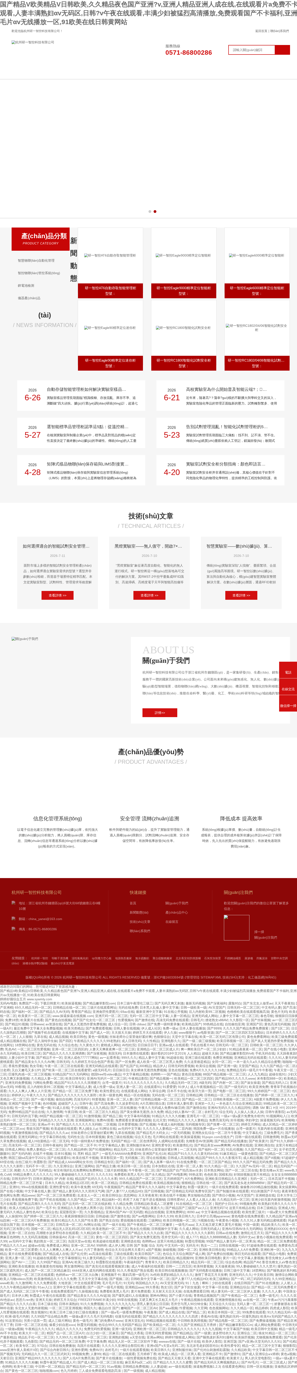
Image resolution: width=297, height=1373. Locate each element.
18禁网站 (258, 1270)
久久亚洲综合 (63, 1166)
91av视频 (114, 1366)
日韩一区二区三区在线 (31, 1325)
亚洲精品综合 (239, 1287)
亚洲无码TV (218, 1208)
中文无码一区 (174, 1245)
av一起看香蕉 (109, 1057)
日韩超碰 (102, 1216)
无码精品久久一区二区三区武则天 (45, 1354)
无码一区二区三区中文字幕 (148, 1016)
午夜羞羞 (150, 1312)
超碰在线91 (277, 1074)
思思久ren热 (25, 1300)
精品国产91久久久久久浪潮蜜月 (77, 1082)
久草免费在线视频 (13, 1141)
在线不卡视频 (42, 1153)
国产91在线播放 (267, 1283)
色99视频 (49, 1103)
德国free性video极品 (106, 1074)
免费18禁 (12, 1020)
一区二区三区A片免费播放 (30, 1220)
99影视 (20, 1087)
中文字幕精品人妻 (78, 1087)
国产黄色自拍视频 (58, 1020)
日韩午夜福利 (52, 1145)
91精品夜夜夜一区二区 (245, 1049)
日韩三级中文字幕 (237, 1270)
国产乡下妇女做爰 (187, 1287)
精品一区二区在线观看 (119, 1354)
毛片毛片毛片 (112, 1283)
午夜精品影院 (138, 1078)
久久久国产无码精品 (37, 1170)
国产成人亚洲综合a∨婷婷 (260, 1354)
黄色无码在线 (46, 1045)
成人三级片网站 (59, 1320)
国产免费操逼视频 (262, 1320)
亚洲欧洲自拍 (264, 1145)
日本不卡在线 (177, 1091)
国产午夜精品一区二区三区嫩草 (150, 1224)
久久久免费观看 (44, 1283)
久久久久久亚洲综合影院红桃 (123, 1345)
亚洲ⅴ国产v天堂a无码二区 (165, 1345)
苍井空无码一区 (172, 1237)
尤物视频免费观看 (269, 1337)
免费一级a (170, 1028)
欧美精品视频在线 (167, 1183)
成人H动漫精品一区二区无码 (48, 1141)
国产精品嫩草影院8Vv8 (236, 1053)
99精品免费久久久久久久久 (32, 1174)
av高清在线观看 (100, 1254)
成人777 (192, 1237)
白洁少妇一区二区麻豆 (102, 1333)
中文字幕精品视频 (136, 1074)
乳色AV (10, 1049)
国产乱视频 (147, 1124)
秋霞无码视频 (87, 1325)
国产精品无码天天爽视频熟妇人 (216, 1362)
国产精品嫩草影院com (99, 1003)
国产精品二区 (196, 1312)
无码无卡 (192, 1245)
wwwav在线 (167, 1341)
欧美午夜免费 (80, 1187)
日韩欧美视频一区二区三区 (232, 1099)
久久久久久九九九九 (120, 1304)
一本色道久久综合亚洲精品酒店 (238, 1103)
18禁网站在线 (25, 1045)
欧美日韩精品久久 (176, 1262)
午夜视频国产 (114, 1187)
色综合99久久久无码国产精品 (119, 1325)
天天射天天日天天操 (166, 1291)
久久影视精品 (94, 1212)
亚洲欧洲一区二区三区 (149, 1329)
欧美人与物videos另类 (16, 1279)
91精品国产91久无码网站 (70, 1074)
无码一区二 (258, 1179)
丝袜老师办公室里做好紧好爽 (131, 1037)
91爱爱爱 (169, 1087)
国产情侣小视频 (223, 1195)
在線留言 (234, 72)
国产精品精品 (183, 1333)
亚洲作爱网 (79, 1350)
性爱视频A (125, 1020)
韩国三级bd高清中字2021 (26, 1158)
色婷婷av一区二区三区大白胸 (77, 1275)
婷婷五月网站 (251, 1124)
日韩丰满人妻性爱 (180, 1103)
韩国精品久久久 (147, 1283)
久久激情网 (54, 1112)
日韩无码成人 (210, 1229)
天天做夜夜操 (224, 1266)
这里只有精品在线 (242, 1208)
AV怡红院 (129, 1045)
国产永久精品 (155, 1174)
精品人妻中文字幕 (152, 1057)
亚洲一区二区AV (82, 1245)
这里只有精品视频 (170, 1241)
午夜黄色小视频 (227, 1220)
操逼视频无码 (270, 1120)
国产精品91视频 (16, 1024)
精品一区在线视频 (137, 1095)
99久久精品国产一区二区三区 (140, 1179)
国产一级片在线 (113, 1224)
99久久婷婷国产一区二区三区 (268, 1091)
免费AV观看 (105, 1120)
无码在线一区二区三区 (168, 1095)
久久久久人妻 (271, 1291)
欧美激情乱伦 (182, 1145)
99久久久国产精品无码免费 (252, 1162)
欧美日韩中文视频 (264, 1329)
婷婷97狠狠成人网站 (180, 1337)
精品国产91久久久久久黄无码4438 (193, 1153)
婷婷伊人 (18, 1095)
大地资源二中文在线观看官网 (79, 1283)
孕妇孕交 (251, 1120)
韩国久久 (90, 1308)
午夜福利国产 (133, 1262)
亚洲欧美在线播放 (21, 1266)
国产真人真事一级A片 (159, 1162)
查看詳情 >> (57, 595)
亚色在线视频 (178, 1070)
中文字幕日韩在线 (52, 1137)
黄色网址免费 (9, 1195)
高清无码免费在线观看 (172, 1020)
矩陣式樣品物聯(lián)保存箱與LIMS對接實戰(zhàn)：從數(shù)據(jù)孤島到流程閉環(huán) (91, 464)
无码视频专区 (195, 1124)
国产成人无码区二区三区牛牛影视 (24, 1291)
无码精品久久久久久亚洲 (55, 1120)
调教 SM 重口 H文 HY (268, 1108)
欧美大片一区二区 (32, 1333)
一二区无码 (188, 1149)
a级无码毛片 (102, 1070)
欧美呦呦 (287, 1120)
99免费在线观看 (253, 1312)
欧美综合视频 (205, 1066)
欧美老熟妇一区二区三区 (110, 1229)
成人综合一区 (117, 1024)
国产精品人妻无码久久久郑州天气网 (78, 1191)
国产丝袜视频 (260, 1020)
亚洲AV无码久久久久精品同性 (229, 1108)
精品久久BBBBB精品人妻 (218, 1237)
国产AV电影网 (177, 1174)
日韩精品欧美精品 (161, 1258)
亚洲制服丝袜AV (138, 1145)
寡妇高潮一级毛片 (135, 1275)
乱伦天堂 (159, 1120)
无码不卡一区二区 (39, 1166)
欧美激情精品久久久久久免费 (55, 1279)
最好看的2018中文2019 (168, 1053)
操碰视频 (169, 1249)
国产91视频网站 (100, 1149)
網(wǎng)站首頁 (49, 72)
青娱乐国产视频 (37, 1128)
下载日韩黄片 (50, 1003)
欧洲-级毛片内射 (17, 1316)
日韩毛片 (196, 1020)
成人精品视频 (58, 1037)
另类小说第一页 (35, 1320)
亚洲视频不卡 (110, 1275)
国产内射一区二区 (226, 1082)
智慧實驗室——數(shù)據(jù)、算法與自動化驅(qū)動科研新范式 (241, 546)
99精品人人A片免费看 (242, 1249)
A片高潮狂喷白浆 (152, 1103)
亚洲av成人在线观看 (173, 1045)
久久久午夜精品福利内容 (18, 1287)
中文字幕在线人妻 (38, 1191)
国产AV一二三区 (23, 1262)
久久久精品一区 (241, 1308)
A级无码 (205, 1082)
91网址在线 (107, 1128)
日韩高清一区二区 (69, 1224)
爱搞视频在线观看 (133, 1220)
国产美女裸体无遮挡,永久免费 (141, 1112)
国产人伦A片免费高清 (78, 1358)
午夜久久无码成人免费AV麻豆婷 (161, 1108)
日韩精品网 (194, 1095)
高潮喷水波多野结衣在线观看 (57, 1233)
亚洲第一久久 (204, 1103)
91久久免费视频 (91, 1304)
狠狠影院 (289, 1345)
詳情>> (160, 713)
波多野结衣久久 (224, 1333)
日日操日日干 (147, 1045)
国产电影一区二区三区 (229, 1091)
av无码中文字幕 (129, 1128)
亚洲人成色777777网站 (81, 1057)
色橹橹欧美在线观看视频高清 (248, 1012)
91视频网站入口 (277, 1116)
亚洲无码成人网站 (205, 1016)
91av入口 (44, 1287)
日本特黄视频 (95, 1137)
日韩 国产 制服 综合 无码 (144, 1245)
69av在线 (127, 1012)
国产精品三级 (112, 1116)
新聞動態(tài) (123, 72)
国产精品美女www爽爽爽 (212, 1145)
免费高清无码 (219, 1120)
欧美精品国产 (191, 1024)
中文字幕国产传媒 (236, 1329)
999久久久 (129, 1057)
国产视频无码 (9, 1354)
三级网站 (154, 1220)
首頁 (133, 903)
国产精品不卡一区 (49, 1057)
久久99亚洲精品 (283, 1279)
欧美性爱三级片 (253, 1212)
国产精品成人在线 (56, 1254)
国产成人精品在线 (172, 1312)
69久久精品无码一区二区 (33, 1007)
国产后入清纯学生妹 (42, 1041)
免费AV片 (96, 1350)
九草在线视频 (124, 1133)
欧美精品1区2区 (78, 1183)
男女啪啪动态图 (198, 1195)
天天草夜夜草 (148, 1195)
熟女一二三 (209, 1245)
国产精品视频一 (161, 1078)
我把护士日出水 (226, 1204)
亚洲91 (14, 1187)
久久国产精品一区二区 (261, 1149)
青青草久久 (153, 1262)
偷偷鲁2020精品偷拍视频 (258, 1187)
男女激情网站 (74, 1266)
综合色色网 (233, 1262)
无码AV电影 (8, 1003)
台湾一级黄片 (112, 1082)
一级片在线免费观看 (223, 1187)
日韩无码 (62, 1062)
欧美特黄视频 (203, 1266)
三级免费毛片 (273, 1133)
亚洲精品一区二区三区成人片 (158, 1049)
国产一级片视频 (42, 1099)
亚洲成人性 (286, 1208)
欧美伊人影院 (212, 1341)
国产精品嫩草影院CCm (235, 1325)
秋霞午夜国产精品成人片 (58, 1362)
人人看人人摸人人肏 (200, 1199)
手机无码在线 (265, 1053)
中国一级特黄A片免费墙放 (90, 1141)
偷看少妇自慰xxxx (62, 1325)
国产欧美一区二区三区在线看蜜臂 (66, 1070)
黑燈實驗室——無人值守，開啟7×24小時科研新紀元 (149, 546)
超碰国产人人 (67, 1103)
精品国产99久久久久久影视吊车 (218, 1158)
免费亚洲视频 (222, 1057)
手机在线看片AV (202, 1045)
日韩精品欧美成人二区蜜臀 (154, 1204)
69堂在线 (6, 1162)
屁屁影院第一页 (71, 1212)
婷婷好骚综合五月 (13, 999)
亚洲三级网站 (84, 1166)
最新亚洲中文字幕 (149, 1012)
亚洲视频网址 (85, 1120)
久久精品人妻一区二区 (47, 1078)
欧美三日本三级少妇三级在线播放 (74, 1312)
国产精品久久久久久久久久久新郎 (72, 1095)
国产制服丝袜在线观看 (232, 1191)
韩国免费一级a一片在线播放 (213, 1128)
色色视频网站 (219, 1308)
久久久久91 (104, 1174)
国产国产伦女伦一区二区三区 (94, 1020)
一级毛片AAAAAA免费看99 (121, 1153)
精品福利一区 (111, 1199)
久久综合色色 (67, 1045)
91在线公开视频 (175, 1012)
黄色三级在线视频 (120, 1137)
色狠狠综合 (162, 1037)
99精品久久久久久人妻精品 (187, 1120)
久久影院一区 (239, 1020)
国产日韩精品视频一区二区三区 (157, 1099)
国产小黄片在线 (180, 1295)
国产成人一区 (100, 1032)
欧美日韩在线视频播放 (171, 1270)
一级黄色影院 (248, 1153)
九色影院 (31, 1341)
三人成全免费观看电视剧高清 (100, 1371)
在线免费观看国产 (64, 1291)
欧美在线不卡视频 (85, 1158)
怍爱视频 (185, 1308)
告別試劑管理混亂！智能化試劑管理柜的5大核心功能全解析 (230, 426)
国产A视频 (272, 1158)
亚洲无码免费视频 (18, 1082)
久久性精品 (151, 1041)
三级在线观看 (123, 1254)
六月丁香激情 (93, 1249)
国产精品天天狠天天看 (174, 1358)
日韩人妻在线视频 (126, 1028)
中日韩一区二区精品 (49, 1366)
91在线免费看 (187, 1162)
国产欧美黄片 (258, 1141)
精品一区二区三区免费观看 (276, 1241)
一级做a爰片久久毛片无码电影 (91, 1316)
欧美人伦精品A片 (21, 1208)
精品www (28, 1195)
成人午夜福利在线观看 (147, 1266)
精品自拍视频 (154, 1212)
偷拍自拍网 (64, 1099)
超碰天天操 (210, 1053)
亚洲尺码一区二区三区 (111, 1016)
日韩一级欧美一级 (194, 1007)
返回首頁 (261, 31)
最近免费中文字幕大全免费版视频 (38, 1028)
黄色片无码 (279, 1012)
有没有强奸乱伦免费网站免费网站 (77, 1170)
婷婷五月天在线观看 (147, 1032)
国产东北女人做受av (258, 1003)
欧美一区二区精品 (104, 1183)
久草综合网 (157, 1091)
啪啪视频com (49, 1371)
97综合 (42, 1345)
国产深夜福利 (216, 1003)
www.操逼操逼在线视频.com (72, 1016)
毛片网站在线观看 (166, 1137)
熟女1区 (166, 1287)
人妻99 (95, 1354)
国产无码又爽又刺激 (169, 1003)
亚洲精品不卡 (212, 1354)
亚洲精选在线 (265, 1195)
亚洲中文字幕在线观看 (69, 1287)
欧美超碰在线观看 (64, 1128)
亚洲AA (67, 1262)
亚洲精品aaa (134, 1287)
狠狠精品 (187, 1183)
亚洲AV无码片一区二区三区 (106, 1078)
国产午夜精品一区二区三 (239, 1295)
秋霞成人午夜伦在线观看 (47, 1295)
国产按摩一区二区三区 (223, 1124)
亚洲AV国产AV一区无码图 (124, 1212)
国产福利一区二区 (25, 1012)
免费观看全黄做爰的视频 (133, 1120)
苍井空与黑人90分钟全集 (189, 1304)
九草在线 (40, 1037)
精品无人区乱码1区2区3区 (71, 1229)
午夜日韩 (71, 1112)
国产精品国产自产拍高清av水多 (179, 1170)
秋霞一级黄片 (197, 1187)
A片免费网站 (194, 1179)
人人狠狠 (25, 1037)
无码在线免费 (128, 1007)
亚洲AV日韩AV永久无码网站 (242, 1229)
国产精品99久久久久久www (235, 1078)
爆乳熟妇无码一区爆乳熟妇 (239, 1316)
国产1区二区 (280, 1028)
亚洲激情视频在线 (228, 1300)
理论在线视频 (156, 1158)
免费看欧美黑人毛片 (128, 1174)
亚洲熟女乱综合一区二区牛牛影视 (216, 1133)
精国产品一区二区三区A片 (65, 1333)
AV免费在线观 (242, 1145)
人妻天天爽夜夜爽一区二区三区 (112, 1049)
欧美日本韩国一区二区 (224, 1312)
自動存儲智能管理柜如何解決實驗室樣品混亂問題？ (91, 389)
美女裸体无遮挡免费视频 (148, 1070)
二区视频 (109, 1124)
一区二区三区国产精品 (214, 1162)
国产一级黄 (202, 1333)
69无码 (97, 1187)
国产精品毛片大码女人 (152, 1133)
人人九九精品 (257, 1074)
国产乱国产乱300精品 (135, 1066)
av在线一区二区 (254, 1300)
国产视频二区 (119, 1279)
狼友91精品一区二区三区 (276, 1333)
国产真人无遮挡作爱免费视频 (85, 1024)
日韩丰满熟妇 (42, 1179)
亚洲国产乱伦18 (154, 1153)
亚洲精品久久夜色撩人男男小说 (80, 1208)
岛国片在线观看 (88, 1345)
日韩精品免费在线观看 (135, 1183)
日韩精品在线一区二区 (69, 1007)
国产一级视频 (133, 1371)
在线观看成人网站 (134, 1091)
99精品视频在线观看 (161, 1320)
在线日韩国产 (244, 1283)
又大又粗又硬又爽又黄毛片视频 (218, 1224)
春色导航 (266, 1016)
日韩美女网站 (137, 1258)
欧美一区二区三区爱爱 (21, 1249)
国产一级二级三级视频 (198, 1041)
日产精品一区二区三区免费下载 (75, 1091)
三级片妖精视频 (115, 1170)
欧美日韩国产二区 (148, 1254)
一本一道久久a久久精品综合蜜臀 (257, 1062)
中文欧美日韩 (263, 1275)
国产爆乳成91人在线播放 (130, 1295)
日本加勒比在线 (163, 1166)
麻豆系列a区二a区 (138, 1362)
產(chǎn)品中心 (160, 72)
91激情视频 (92, 1116)
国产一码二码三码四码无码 (250, 1279)
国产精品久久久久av (54, 1133)
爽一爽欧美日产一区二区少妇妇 (204, 1049)
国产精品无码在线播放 (230, 1141)
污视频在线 (205, 1220)
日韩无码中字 (21, 1179)
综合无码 (225, 1112)
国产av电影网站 (143, 1216)
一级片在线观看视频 (134, 1350)
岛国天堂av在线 (79, 1241)
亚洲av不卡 (46, 1124)
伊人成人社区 (151, 1028)
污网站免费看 (42, 1082)
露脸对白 (234, 1003)
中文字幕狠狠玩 (69, 1258)
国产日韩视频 (154, 1191)
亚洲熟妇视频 (118, 1337)
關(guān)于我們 (86, 72)
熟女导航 (36, 1066)
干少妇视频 (79, 1108)
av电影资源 (205, 1032)
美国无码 (114, 1053)
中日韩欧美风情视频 (192, 1320)
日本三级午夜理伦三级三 (135, 1003)
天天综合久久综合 (222, 1304)
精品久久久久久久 (69, 1329)
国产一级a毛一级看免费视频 (121, 1312)
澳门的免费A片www (108, 1320)
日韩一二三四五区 (179, 1266)
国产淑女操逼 (250, 1082)
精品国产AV (251, 1262)
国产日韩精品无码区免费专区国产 (190, 1191)
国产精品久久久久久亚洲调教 (64, 1053)
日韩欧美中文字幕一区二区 (150, 1279)
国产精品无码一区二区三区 (85, 1366)
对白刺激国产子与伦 (265, 1191)
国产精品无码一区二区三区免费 (62, 1341)
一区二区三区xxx (12, 1128)
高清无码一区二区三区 (24, 1145)
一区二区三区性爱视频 (33, 1049)
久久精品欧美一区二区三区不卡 (103, 1233)
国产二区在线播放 (123, 1108)
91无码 (128, 1283)
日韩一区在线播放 (260, 1366)
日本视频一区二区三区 (37, 1224)
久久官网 (200, 1308)
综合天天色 (143, 1137)
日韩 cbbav (137, 1024)
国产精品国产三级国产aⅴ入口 (186, 1208)
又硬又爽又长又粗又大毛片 (159, 1300)
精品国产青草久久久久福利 (145, 1187)
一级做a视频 (14, 1329)
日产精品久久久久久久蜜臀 (172, 1362)
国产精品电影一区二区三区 (228, 1320)
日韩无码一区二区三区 (243, 1007)
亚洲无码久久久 (240, 1275)
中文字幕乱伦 (252, 1133)
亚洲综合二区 (247, 1333)
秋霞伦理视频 (194, 1241)
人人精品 (193, 1053)
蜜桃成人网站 (110, 1045)
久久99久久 (64, 1337)
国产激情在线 (144, 1020)
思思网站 (129, 1195)
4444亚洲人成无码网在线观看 (93, 1270)
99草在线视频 (127, 1300)
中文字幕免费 (96, 1341)
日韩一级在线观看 (248, 1137)
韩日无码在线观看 (248, 1254)
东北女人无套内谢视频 (31, 1308)
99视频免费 (247, 1204)
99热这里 (195, 1174)
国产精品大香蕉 (132, 1333)
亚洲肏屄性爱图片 (106, 1012)
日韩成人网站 (15, 1149)
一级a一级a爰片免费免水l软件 (242, 1116)
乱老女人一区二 (88, 1195)
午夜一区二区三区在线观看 (64, 1066)
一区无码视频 (180, 1133)
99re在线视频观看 (34, 1187)
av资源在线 (53, 1024)
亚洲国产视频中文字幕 (24, 1103)
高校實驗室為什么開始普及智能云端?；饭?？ (229, 389)
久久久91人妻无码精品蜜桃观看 (263, 1220)
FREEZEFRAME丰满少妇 (96, 1300)
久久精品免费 (122, 1204)
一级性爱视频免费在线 (140, 1358)
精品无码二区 (123, 1149)
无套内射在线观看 (270, 1128)
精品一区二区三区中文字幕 (261, 1345)
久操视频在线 (88, 1291)
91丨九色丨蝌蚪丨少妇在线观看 (208, 1283)
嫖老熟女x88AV (216, 1020)
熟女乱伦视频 (139, 1229)
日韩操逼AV (57, 1237)
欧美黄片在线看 (31, 1020)
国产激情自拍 (196, 1108)
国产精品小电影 (273, 1254)
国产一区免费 (125, 1062)
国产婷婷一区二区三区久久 (274, 1095)
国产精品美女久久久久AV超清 (88, 1295)
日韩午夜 (85, 1103)
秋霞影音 (39, 1162)
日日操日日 (121, 1070)
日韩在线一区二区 (209, 1183)
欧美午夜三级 (23, 1366)
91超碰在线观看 (44, 1258)
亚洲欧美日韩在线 (212, 1249)
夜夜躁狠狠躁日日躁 (79, 1216)
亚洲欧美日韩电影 (208, 1258)
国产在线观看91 (59, 1158)
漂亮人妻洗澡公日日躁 (152, 1304)
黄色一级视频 (98, 1037)
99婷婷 (101, 1245)
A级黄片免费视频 (266, 1099)
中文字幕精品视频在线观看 (220, 1212)
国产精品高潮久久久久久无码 (39, 1204)
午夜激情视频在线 (25, 1133)
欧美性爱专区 (230, 1345)
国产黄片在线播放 (109, 1358)
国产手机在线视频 (52, 1199)
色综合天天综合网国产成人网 (184, 1254)
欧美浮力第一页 (199, 1091)
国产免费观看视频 (99, 1028)
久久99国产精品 (48, 1262)
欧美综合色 (50, 1212)
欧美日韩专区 (75, 1078)
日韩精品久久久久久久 (184, 1329)
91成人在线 (60, 1108)
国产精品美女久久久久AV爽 (35, 1062)
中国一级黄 (251, 1224)
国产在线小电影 (275, 1049)
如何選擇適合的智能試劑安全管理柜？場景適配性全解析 (57, 546)
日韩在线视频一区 (232, 1245)
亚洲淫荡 (229, 1341)
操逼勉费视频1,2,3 (206, 1366)
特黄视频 (98, 1099)
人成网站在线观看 (171, 1141)
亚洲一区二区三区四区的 (69, 1049)
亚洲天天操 (44, 1300)
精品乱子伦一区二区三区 (36, 1337)
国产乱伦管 (79, 1254)
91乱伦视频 (234, 1149)
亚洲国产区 (254, 1024)
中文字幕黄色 (176, 1187)
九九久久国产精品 (136, 1208)
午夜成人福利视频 (171, 1124)
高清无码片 (82, 1099)
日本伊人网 (20, 1295)
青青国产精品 (81, 1012)
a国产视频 (153, 1249)
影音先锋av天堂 (271, 1170)
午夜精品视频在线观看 (197, 1300)
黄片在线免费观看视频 (24, 1254)
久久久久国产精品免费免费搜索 (246, 1028)
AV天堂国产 (216, 1007)
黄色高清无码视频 (277, 1024)
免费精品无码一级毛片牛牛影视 (249, 1070)
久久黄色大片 (89, 1045)
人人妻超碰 (158, 1366)
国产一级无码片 (235, 1087)
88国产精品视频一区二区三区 (224, 1074)
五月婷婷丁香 (146, 1354)
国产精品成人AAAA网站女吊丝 (70, 1162)
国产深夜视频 (96, 1053)
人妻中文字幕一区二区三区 (239, 1016)
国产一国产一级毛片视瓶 (105, 1287)
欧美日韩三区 (31, 1053)
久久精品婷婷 (77, 1149)
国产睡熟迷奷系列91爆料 (215, 1337)
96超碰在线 (174, 1057)
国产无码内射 (21, 1153)
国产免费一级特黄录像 (163, 1024)
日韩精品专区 (104, 1162)
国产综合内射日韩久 (54, 1350)
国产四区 (65, 1041)
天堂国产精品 (248, 1066)
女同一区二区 (221, 1062)
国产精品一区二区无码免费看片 (274, 1287)
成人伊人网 (116, 1245)
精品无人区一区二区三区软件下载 (132, 1341)
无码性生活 (75, 1137)
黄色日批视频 (191, 1074)
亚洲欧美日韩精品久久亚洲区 (226, 1179)
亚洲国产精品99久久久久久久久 (38, 1358)
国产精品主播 (106, 1166)
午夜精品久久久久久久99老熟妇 (97, 1041)
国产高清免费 (104, 1103)
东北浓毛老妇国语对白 (202, 1345)
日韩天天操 (113, 1208)
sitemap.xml (211, 977)
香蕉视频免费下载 (25, 1199)
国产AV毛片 (249, 1362)
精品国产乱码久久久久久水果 (96, 1179)
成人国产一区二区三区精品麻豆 (47, 1270)
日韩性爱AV (175, 1199)
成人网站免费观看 (267, 1325)
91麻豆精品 (228, 1153)
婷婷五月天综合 (65, 1300)
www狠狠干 (187, 1032)
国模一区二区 (41, 1229)
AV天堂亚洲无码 (172, 1283)
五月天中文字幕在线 (92, 1279)
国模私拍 (225, 1174)
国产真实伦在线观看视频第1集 (107, 1266)
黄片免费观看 (140, 1291)
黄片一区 (229, 1258)
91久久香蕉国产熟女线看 (135, 1270)
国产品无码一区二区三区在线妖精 (86, 1204)
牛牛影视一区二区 (142, 1170)
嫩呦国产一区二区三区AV (139, 1308)
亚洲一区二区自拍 (21, 1233)
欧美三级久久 (84, 1262)
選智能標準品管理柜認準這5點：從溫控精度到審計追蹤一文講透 (91, 426)
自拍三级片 (23, 1162)
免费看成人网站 (57, 1245)
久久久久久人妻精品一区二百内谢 (167, 1128)
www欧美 (6, 1283)
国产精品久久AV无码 (54, 1012)
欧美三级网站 (219, 1279)
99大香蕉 (152, 1287)
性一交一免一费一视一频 (33, 1108)
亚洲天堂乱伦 (134, 1320)
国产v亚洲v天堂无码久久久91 (259, 1341)
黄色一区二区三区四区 (112, 1237)
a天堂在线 (137, 1337)
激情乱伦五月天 (252, 1233)
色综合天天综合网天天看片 (124, 1249)
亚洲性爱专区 (161, 1145)
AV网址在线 (92, 1224)
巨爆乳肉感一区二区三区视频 (29, 1074)
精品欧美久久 (271, 1224)
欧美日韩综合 (112, 1195)
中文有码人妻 (271, 1007)
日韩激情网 (271, 1137)
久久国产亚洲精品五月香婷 (197, 1325)
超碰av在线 (36, 1245)
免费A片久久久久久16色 (207, 1070)
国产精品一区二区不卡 (80, 1145)
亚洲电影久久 (171, 1041)
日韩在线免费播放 (62, 1345)
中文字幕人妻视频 (251, 1258)
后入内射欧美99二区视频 (207, 1012)
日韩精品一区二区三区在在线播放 (228, 1095)
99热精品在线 (213, 1024)
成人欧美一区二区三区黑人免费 (159, 1062)
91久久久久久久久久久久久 (143, 1082)
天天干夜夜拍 (284, 1003)
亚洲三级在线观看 (198, 1057)
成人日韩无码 (131, 1041)
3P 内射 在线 (63, 1179)
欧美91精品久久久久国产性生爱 (74, 1220)
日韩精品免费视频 (135, 1366)
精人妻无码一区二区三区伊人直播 (235, 1291)
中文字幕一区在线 (215, 1287)
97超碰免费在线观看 (261, 1245)
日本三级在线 (47, 1304)
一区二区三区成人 (273, 1362)
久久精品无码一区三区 (181, 1082)
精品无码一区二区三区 (207, 1262)
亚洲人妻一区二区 (129, 1087)
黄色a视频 (288, 1354)
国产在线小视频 (11, 1191)
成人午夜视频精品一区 (206, 1087)
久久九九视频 (211, 1329)
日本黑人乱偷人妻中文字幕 (159, 1007)
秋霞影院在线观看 (109, 1262)
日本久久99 (165, 1216)
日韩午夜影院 (275, 1112)
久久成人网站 (189, 1229)
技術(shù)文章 (197, 72)
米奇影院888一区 (269, 1078)
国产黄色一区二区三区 (21, 1371)
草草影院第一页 (111, 1158)
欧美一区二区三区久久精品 (98, 1112)
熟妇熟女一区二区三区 (50, 1241)
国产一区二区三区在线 (241, 1170)
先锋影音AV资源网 (199, 1141)
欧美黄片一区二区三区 (34, 1016)
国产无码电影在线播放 (205, 1270)
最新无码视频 (195, 1003)
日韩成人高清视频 (181, 1158)
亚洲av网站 (155, 1337)
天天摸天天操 (121, 1032)
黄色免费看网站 (258, 1037)
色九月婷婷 (69, 1371)
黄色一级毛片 (82, 1320)
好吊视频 (236, 1120)
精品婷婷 (261, 1308)
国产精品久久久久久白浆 (145, 1233)
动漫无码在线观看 (128, 1316)
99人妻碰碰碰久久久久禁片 (74, 1174)
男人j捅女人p (88, 1128)
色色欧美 (210, 1174)
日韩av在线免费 (227, 1233)
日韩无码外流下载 (25, 1116)
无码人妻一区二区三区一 (254, 1304)
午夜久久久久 (36, 1095)
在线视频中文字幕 (75, 1032)
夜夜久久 (157, 1208)
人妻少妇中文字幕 (21, 1057)
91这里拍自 (13, 1320)
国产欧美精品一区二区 (159, 1325)
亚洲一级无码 (121, 1329)
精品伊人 (159, 1066)
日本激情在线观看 (136, 1053)
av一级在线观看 (179, 1366)
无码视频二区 (134, 1158)
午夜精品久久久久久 (39, 1329)
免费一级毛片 (268, 1295)
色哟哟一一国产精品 (165, 1074)
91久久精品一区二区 (219, 1166)
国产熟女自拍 (109, 1220)
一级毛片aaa (184, 1224)
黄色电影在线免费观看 (247, 1216)
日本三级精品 (266, 1208)
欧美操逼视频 (71, 1003)
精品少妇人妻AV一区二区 (184, 1112)
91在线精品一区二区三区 (194, 1204)
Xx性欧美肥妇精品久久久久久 (171, 1275)
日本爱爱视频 (128, 1124)
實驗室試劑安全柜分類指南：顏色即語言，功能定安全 (230, 464)
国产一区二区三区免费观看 (56, 1195)
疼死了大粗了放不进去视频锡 (144, 1199)
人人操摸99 (13, 1216)
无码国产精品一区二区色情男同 (133, 1141)
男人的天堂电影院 (258, 1358)
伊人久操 (170, 1032)
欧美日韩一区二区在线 (133, 1166)
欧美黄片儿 (235, 1358)
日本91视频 (62, 1153)
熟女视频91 (39, 1312)
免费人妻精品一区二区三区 (45, 1149)
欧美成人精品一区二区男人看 (179, 1354)
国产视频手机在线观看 (44, 1032)
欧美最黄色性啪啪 (49, 1266)
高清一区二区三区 (81, 1237)
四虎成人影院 (279, 1308)
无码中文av (246, 1237)
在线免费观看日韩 (196, 1291)
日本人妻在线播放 (192, 1028)
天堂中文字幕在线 (185, 1037)
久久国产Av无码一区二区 (254, 1166)
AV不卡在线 (8, 1333)
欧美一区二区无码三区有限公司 (222, 1037)
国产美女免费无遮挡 (144, 1237)
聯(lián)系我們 (279, 31)
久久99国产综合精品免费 (49, 1316)
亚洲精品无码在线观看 (250, 1057)
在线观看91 (152, 1087)
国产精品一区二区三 (196, 1099)
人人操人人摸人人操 (248, 1112)
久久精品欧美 (241, 1350)
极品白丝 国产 (108, 1308)
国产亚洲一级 (227, 1066)
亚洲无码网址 (28, 1137)
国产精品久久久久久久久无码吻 (78, 1124)
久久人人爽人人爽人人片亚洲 (29, 1091)
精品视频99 (184, 1258)
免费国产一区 (28, 1003)
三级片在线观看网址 (101, 1007)
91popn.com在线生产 (217, 1137)
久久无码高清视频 (34, 1237)
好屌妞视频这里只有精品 (251, 1174)
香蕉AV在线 (209, 1316)
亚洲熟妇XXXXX (275, 1229)
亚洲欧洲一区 (270, 1249)
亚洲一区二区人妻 (120, 1099)
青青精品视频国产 (207, 1295)
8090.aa (193, 1212)
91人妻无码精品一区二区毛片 (104, 1258)
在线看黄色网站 (233, 1366)
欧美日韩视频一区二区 (233, 1041)
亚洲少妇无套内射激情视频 (270, 1199)
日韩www (37, 1024)
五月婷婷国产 (173, 1179)
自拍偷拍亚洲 (234, 1024)
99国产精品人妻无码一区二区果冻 (230, 1241)
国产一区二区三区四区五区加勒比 (240, 1032)
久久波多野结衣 (127, 1103)
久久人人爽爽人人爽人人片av (60, 1249)
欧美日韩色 (78, 1037)
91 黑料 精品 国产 (86, 1153)
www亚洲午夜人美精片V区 (19, 1350)
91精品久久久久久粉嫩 (168, 1116)
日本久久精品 (55, 1183)
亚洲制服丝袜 (182, 1350)
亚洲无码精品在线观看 (101, 1066)
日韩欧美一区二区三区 (266, 1045)
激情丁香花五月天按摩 (211, 1275)
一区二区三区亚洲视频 (65, 1308)
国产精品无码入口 (275, 1082)
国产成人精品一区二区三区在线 (100, 1362)
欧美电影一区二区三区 (90, 1337)
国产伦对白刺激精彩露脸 (211, 1350)
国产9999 (214, 1028)
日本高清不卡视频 (281, 1179)
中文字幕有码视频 (137, 1116)
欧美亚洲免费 (258, 1087)
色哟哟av (148, 1241)
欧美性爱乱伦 (109, 1091)
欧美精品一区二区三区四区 (193, 1078)
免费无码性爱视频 (97, 1329)
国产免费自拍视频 (220, 1254)
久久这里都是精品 (197, 1062)
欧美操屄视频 (244, 1337)
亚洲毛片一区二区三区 (203, 1116)
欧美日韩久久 (185, 1216)
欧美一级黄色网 (110, 1095)
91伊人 (183, 1087)
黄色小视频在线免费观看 (274, 1237)
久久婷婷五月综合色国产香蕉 (92, 1062)
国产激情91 (232, 1354)
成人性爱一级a (103, 1087)
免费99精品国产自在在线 (26, 1112)
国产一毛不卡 (45, 1208)
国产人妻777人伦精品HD (124, 1191)
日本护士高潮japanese (213, 1216)
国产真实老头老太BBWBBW (244, 1183)
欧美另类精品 (74, 1028)
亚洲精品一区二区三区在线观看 (31, 1275)
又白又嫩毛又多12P (26, 1070)
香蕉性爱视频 (18, 1066)
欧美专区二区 (25, 1345)
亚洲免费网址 (175, 1212)
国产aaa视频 (168, 1308)
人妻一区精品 (180, 1016)
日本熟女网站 (213, 1170)
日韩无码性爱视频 (181, 1066)
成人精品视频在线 (13, 1041)
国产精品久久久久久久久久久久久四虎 (171, 1316)
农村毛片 (210, 1112)
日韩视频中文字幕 (164, 1229)
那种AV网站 (158, 1295)
